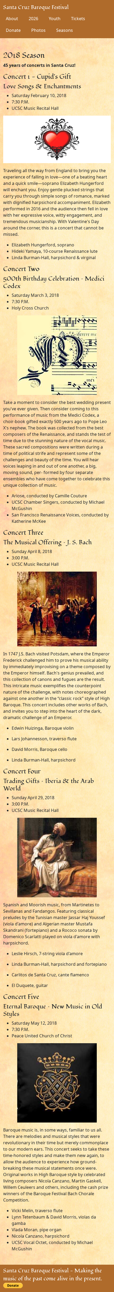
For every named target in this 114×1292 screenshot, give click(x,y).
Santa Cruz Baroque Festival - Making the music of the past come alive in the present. (52, 1274)
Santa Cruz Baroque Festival (36, 7)
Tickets (78, 18)
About (12, 18)
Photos (38, 30)
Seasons (64, 30)
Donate (13, 30)
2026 (33, 18)
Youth (54, 18)
